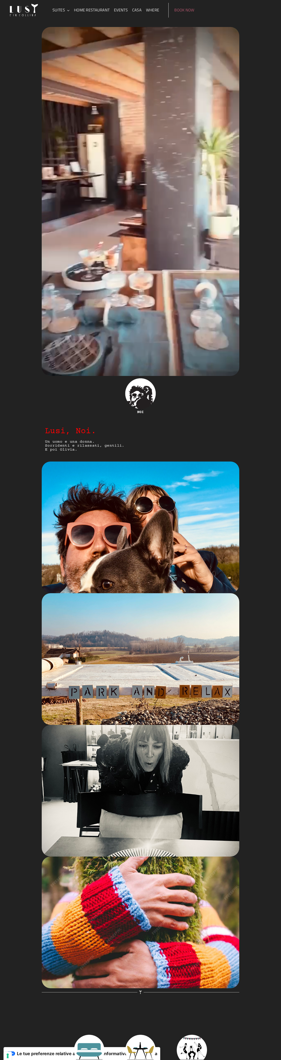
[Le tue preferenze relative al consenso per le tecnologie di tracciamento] (8, 1056)
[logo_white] (24, 4)
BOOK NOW (184, 10)
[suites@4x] (89, 1036)
